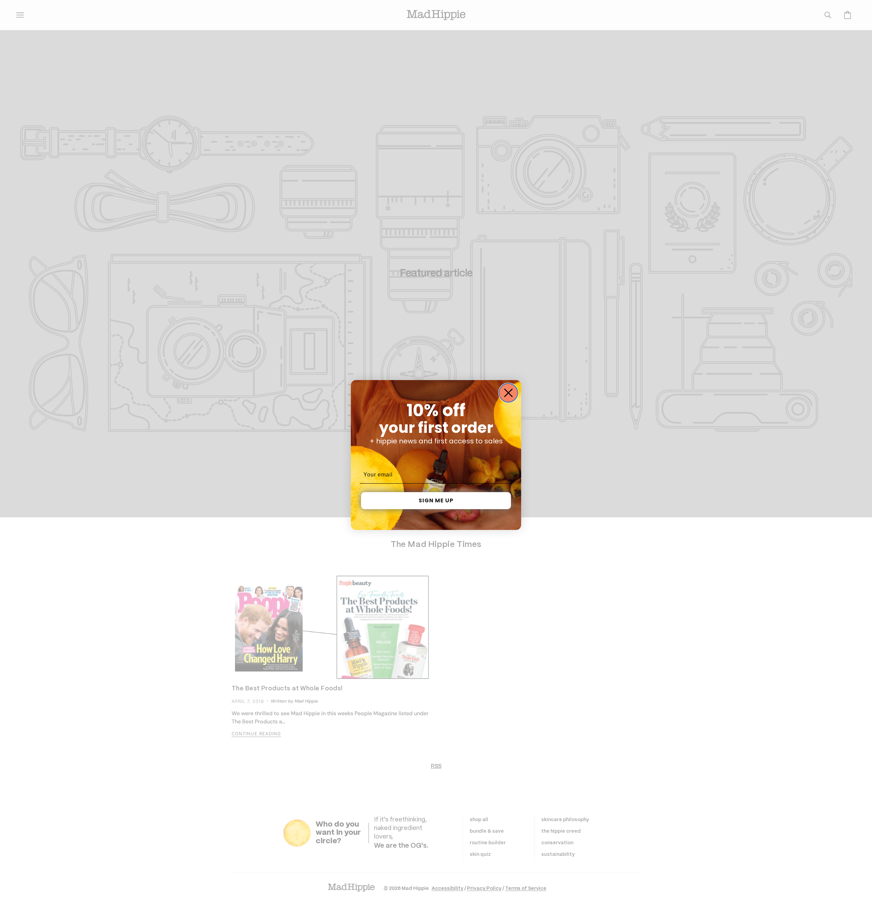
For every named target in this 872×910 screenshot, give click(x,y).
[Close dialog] (508, 392)
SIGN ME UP (436, 500)
